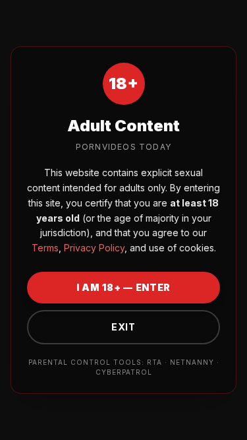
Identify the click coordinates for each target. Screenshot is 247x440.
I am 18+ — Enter (123, 287)
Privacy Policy (92, 247)
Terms (45, 247)
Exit (123, 326)
